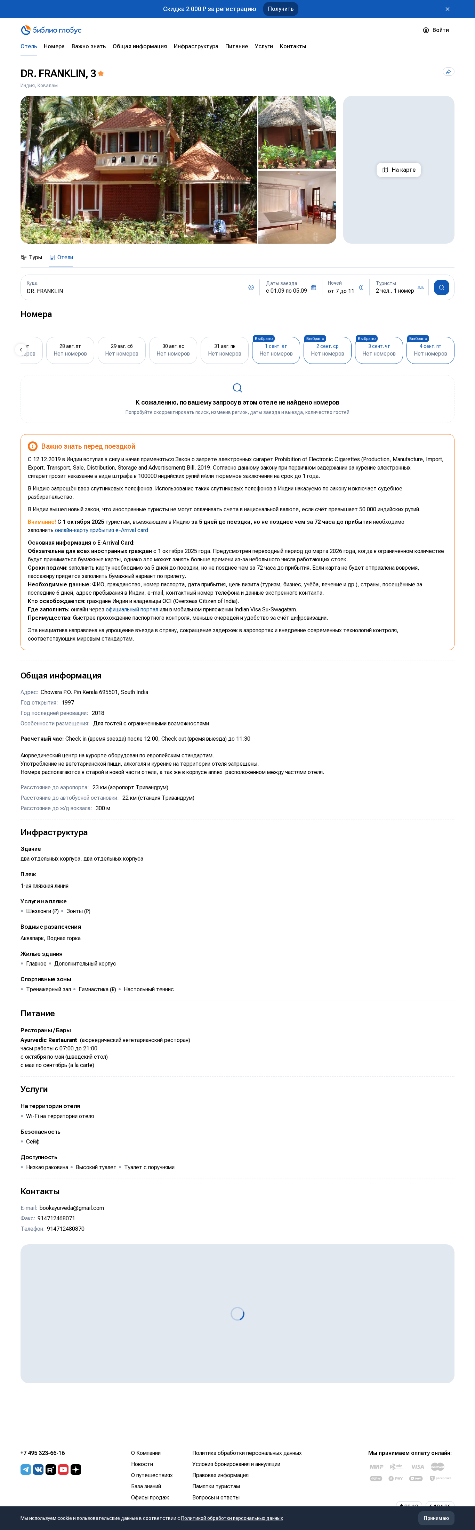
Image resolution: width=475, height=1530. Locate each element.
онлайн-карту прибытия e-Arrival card (101, 530)
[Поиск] (441, 287)
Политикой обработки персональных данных (232, 1518)
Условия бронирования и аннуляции (236, 1464)
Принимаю (436, 1518)
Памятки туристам (216, 1486)
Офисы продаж (150, 1497)
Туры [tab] (35, 257)
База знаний (146, 1486)
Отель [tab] (29, 46)
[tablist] (237, 46)
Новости (142, 1464)
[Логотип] (51, 30)
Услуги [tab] (264, 46)
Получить (280, 9)
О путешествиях (152, 1475)
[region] (178, 170)
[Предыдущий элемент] (21, 350)
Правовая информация (220, 1475)
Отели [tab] (65, 257)
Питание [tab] (236, 46)
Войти (441, 30)
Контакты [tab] (293, 46)
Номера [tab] (54, 46)
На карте (404, 169)
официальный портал (132, 609)
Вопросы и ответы (216, 1497)
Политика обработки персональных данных (247, 1453)
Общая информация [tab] (140, 46)
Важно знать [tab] (89, 46)
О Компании (146, 1453)
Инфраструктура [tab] (196, 46)
